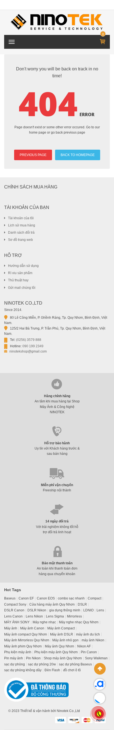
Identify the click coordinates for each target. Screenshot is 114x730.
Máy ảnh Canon (32, 628)
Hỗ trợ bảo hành (57, 443)
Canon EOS (46, 598)
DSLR (82, 604)
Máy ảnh (10, 628)
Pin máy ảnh (13, 658)
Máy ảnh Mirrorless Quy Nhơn (26, 640)
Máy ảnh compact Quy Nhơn (25, 634)
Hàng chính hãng (57, 396)
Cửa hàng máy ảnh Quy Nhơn (52, 604)
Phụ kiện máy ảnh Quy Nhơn (56, 652)
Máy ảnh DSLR (61, 634)
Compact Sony (15, 604)
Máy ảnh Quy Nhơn (59, 646)
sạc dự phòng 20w (42, 664)
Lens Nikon (34, 616)
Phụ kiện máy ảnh (17, 652)
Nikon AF (84, 646)
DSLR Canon (14, 610)
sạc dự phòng (14, 664)
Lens (100, 610)
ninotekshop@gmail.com (28, 351)
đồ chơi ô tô (72, 670)
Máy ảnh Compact (61, 628)
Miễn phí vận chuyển (57, 485)
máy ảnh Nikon (93, 640)
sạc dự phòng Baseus (75, 664)
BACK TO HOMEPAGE (78, 155)
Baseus (9, 598)
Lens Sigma (55, 616)
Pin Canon (89, 652)
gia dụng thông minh (64, 610)
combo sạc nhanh (71, 598)
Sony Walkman (96, 658)
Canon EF (26, 598)
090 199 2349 (32, 346)
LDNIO (88, 610)
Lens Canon (13, 616)
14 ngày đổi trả (57, 521)
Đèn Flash (52, 670)
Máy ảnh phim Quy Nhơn (23, 646)
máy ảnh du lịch (88, 634)
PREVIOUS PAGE (33, 155)
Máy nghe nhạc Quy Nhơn (79, 622)
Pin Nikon (33, 658)
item (102, 34)
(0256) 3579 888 (28, 340)
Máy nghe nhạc (44, 622)
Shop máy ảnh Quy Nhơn (63, 658)
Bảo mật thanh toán (57, 563)
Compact (94, 598)
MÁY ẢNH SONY (17, 622)
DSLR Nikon (36, 610)
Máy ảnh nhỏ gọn (65, 640)
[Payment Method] (60, 719)
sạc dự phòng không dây (23, 670)
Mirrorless (74, 616)
